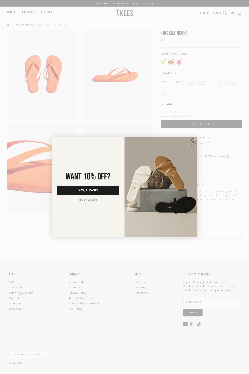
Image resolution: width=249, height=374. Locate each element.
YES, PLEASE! (88, 190)
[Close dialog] (193, 141)
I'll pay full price (88, 199)
